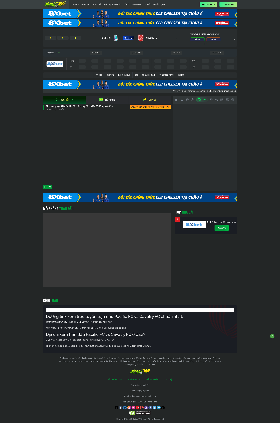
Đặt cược (221, 228)
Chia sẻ (152, 99)
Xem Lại (75, 4)
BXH (95, 4)
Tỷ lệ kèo (110, 75)
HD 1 (49, 187)
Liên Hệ (168, 380)
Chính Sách (134, 380)
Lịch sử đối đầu (124, 75)
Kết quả (103, 4)
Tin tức (147, 4)
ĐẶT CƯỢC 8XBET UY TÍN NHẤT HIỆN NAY (151, 107)
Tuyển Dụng (159, 4)
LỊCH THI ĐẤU (115, 4)
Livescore (136, 4)
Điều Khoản (152, 380)
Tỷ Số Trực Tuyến (166, 75)
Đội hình (99, 75)
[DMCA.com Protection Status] (140, 413)
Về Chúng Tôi (115, 380)
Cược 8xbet (228, 4)
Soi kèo (181, 75)
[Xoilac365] (55, 4)
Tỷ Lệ (126, 4)
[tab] (64, 100)
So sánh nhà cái (148, 75)
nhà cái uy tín (208, 4)
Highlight (86, 4)
